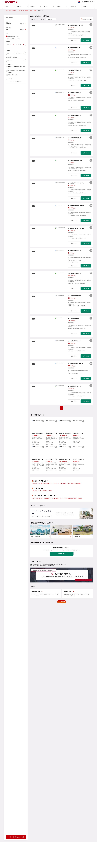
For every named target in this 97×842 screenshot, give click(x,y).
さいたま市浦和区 (62, 483)
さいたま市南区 (70, 483)
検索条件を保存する (87, 19)
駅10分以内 (56, 498)
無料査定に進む (61, 553)
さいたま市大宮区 (36, 483)
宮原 (51, 490)
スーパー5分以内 (63, 498)
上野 (33, 490)
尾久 (36, 490)
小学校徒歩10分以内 (72, 498)
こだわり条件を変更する (15, 81)
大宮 (49, 490)
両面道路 (80, 498)
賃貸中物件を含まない (13, 74)
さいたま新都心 (43, 490)
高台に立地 (46, 498)
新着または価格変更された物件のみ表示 (16, 67)
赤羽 (38, 490)
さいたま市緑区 (77, 483)
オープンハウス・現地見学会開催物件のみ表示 (16, 71)
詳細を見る (73, 40)
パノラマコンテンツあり (37, 498)
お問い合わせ (86, 40)
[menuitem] (9, 6)
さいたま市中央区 (53, 483)
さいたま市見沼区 (45, 483)
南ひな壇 (51, 498)
